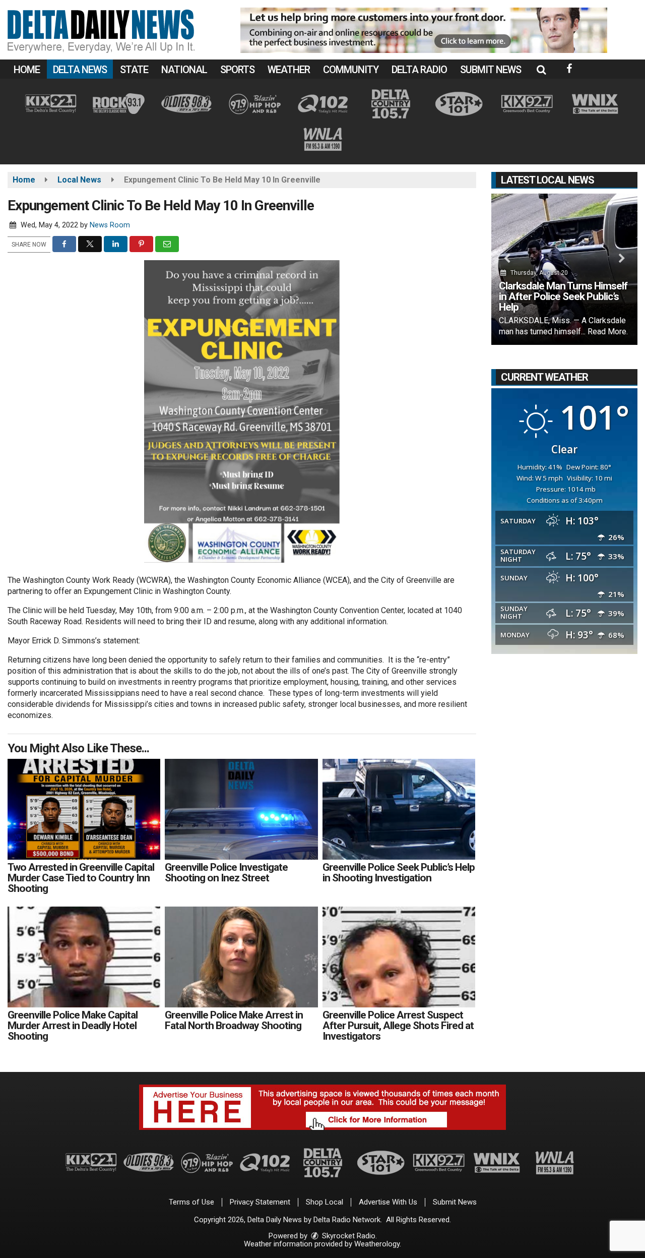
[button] (541, 70)
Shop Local (324, 1202)
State (134, 70)
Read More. (608, 331)
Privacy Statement (260, 1202)
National (184, 70)
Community (350, 70)
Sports (237, 70)
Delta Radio (419, 70)
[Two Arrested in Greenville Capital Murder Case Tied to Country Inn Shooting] (84, 809)
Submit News (490, 70)
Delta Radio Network (346, 1219)
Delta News (80, 70)
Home (27, 70)
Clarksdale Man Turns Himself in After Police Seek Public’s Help (563, 296)
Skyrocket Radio (347, 1235)
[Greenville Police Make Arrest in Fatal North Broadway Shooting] (241, 957)
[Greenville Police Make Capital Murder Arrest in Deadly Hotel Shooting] (84, 957)
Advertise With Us (388, 1202)
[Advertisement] (423, 30)
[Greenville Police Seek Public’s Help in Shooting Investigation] (398, 809)
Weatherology (377, 1243)
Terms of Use (191, 1202)
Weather (289, 70)
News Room (110, 225)
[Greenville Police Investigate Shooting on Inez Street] (241, 809)
